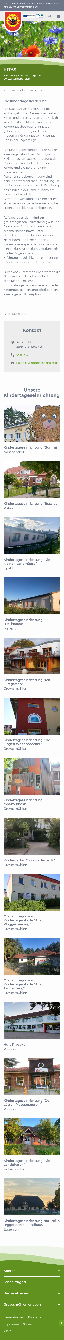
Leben (33, 90)
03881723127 (23, 354)
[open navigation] (58, 16)
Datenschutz (36, 1317)
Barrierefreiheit (14, 1317)
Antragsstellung (15, 314)
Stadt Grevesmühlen (14, 90)
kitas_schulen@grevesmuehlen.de (37, 362)
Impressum (11, 1324)
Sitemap (28, 1324)
